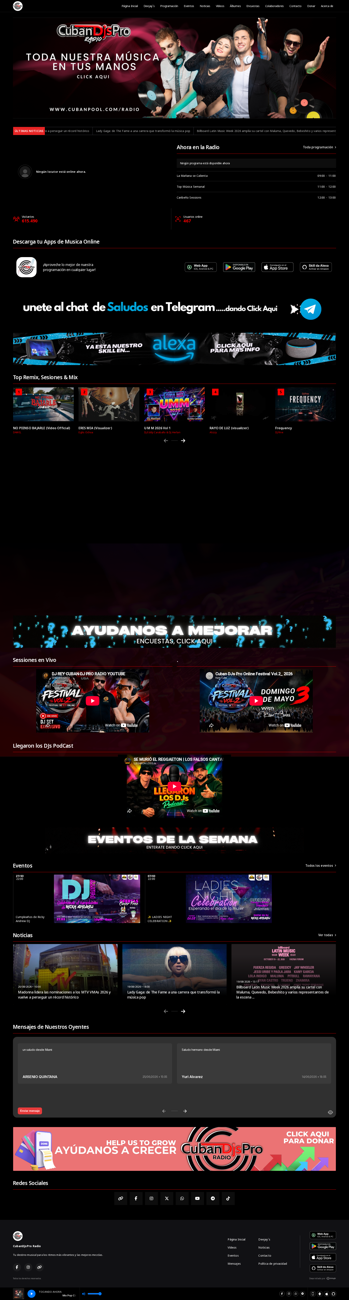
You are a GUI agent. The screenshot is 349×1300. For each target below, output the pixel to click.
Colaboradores (274, 6)
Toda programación (318, 147)
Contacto (295, 6)
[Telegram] (302, 1293)
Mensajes (234, 1263)
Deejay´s (149, 6)
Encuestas (252, 6)
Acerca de (327, 6)
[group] (43, 410)
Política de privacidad (272, 1263)
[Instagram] (288, 1293)
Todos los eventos (319, 866)
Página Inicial (130, 6)
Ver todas (325, 935)
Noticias (205, 6)
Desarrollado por (317, 1278)
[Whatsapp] (295, 1293)
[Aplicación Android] (319, 1293)
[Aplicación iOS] (326, 1293)
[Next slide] (183, 440)
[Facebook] (282, 1293)
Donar (311, 6)
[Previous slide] (166, 440)
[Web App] (312, 1293)
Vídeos (220, 6)
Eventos (189, 6)
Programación (169, 6)
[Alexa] (333, 1293)
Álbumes (235, 6)
